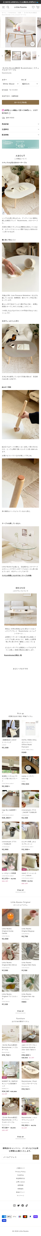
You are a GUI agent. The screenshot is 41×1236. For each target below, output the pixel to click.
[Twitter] (18, 1205)
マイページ (20, 1195)
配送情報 (5, 135)
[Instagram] (14, 1205)
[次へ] (37, 56)
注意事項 (5, 129)
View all (20, 890)
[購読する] (36, 1157)
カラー (4, 80)
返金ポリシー (20, 1192)
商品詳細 (5, 124)
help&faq (20, 1175)
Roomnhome (7, 73)
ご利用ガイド (20, 1168)
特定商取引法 (20, 1178)
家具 (19, 12)
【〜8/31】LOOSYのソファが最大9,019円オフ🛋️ (20, 2)
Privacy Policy (20, 1171)
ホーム (4, 12)
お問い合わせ (20, 1182)
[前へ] (3, 56)
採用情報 (20, 1185)
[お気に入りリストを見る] (33, 7)
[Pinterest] (22, 1205)
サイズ (23, 80)
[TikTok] (27, 1205)
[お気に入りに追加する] (32, 44)
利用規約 (20, 1189)
